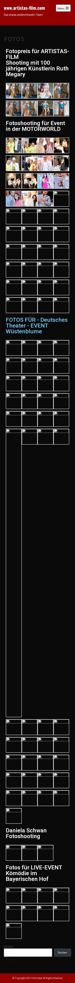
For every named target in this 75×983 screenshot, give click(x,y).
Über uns (9, 960)
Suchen (8, 946)
